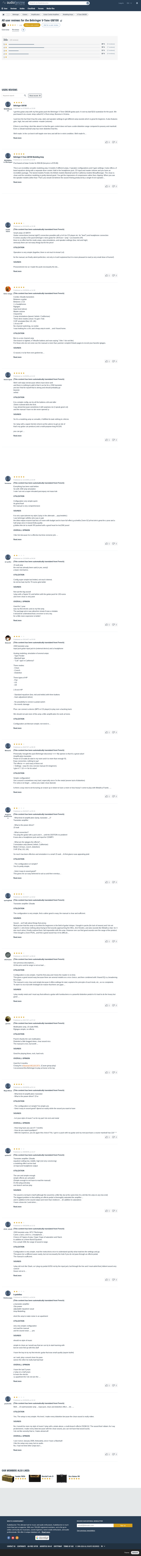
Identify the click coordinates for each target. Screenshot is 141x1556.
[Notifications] (137, 3)
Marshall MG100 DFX (31, 1066)
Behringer (16, 14)
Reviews (14, 8)
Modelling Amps (68, 14)
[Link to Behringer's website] (60, 21)
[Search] (87, 3)
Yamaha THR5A (20, 1476)
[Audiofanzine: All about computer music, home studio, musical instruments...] (14, 3)
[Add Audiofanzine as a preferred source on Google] (42, 1538)
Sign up (123, 1525)
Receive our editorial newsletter (90, 1521)
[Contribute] (23, 30)
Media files (51, 8)
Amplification (35, 14)
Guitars (25, 14)
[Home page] (3, 14)
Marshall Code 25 (47, 1476)
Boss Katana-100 (74, 1476)
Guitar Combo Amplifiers (51, 14)
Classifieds (31, 8)
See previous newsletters (86, 1531)
